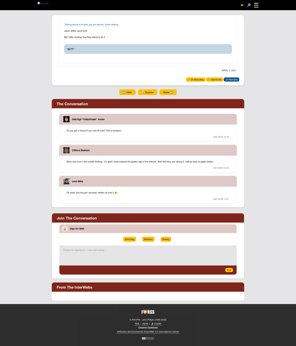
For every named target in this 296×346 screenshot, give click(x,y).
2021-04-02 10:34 (221, 167)
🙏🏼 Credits (156, 323)
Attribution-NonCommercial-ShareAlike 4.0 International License (148, 331)
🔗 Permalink (231, 79)
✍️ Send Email (214, 79)
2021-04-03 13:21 (221, 199)
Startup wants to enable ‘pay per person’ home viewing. (92, 24)
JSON (145, 323)
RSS (137, 323)
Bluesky (165, 239)
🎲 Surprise (147, 92)
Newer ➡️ (168, 92)
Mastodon (148, 239)
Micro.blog (129, 239)
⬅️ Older (127, 92)
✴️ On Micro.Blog (196, 79)
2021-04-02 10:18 (221, 136)
